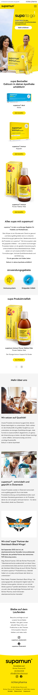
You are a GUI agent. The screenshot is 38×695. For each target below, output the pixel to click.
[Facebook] (21, 676)
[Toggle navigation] (35, 6)
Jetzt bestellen (19, 113)
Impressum (27, 691)
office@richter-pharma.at (19, 673)
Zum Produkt (19, 360)
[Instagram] (17, 676)
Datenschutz (18, 691)
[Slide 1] (34, 12)
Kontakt (10, 691)
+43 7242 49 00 (19, 671)
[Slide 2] (34, 13)
